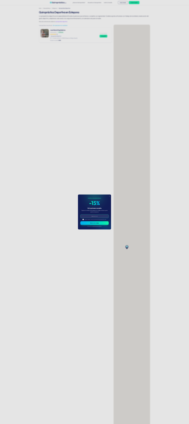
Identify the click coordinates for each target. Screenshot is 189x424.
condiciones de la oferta (97, 226)
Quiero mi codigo (94, 223)
